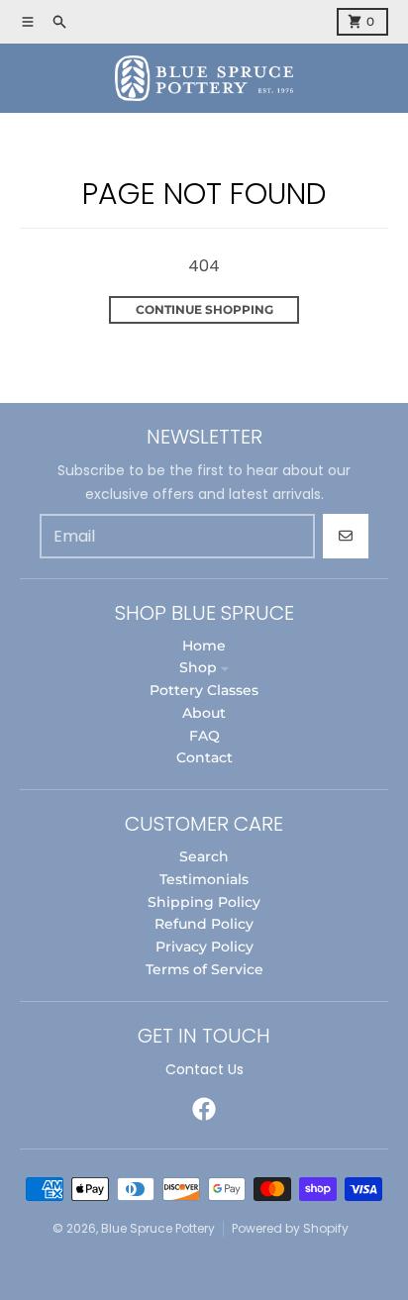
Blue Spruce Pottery (158, 1228)
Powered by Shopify (290, 1228)
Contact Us (204, 1069)
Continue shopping (204, 309)
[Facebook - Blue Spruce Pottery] (204, 1109)
